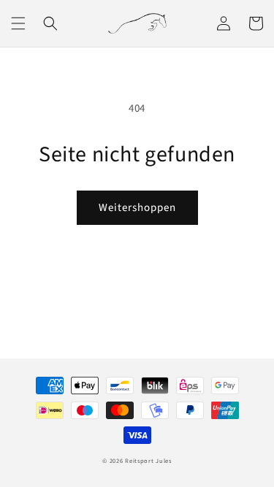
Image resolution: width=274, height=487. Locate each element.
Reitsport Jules (148, 460)
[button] (18, 23)
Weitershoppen (137, 207)
